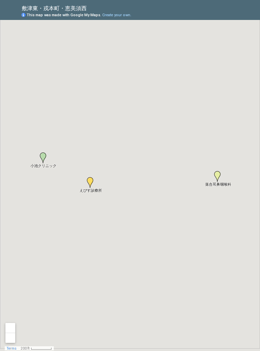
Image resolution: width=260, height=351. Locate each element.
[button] (43, 158)
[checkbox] (92, 7)
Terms (12, 348)
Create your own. (116, 15)
